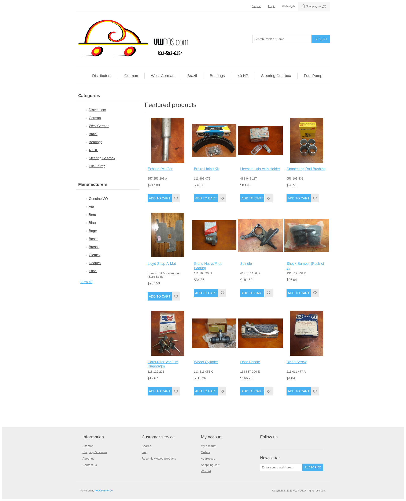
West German (162, 76)
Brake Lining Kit (206, 169)
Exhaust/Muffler (160, 169)
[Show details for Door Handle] (260, 333)
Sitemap (87, 445)
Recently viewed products (159, 458)
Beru (92, 215)
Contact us (89, 465)
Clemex (94, 255)
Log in (271, 6)
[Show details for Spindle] (260, 235)
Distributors (101, 76)
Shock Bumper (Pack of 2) (305, 266)
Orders (205, 452)
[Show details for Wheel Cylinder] (214, 333)
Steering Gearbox (276, 76)
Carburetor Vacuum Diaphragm (163, 364)
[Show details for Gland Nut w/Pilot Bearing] (214, 235)
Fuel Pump (313, 76)
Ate (91, 207)
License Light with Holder (260, 169)
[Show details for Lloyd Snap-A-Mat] (167, 235)
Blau (92, 223)
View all (86, 282)
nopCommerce (104, 490)
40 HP (243, 76)
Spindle (246, 264)
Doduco (95, 263)
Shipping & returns (94, 452)
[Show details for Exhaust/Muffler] (167, 140)
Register (256, 6)
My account (208, 445)
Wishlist (206, 471)
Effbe (93, 271)
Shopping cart (210, 465)
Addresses (208, 458)
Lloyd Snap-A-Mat (162, 264)
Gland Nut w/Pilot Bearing (207, 266)
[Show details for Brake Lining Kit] (214, 140)
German (131, 76)
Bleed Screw (296, 362)
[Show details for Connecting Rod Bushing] (306, 140)
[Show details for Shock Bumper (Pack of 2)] (306, 235)
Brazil (192, 76)
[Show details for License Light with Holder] (260, 140)
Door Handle (250, 362)
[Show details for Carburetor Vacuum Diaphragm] (167, 333)
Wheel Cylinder (206, 362)
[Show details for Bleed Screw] (306, 333)
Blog (145, 452)
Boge (93, 231)
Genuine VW (98, 198)
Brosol (94, 247)
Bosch (93, 239)
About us (88, 458)
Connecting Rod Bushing (306, 169)
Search (146, 445)
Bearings (217, 76)
